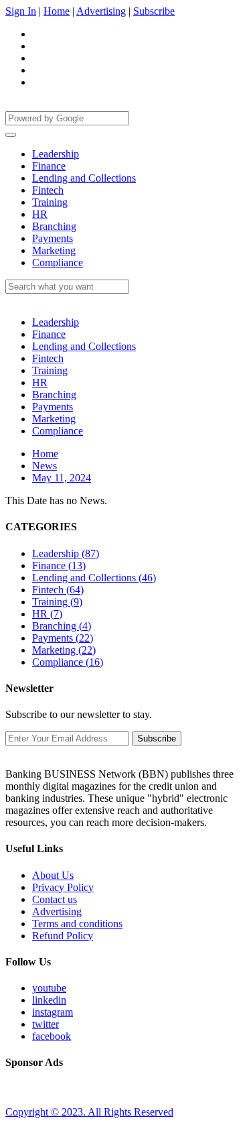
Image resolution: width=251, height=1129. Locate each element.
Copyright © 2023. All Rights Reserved (89, 1112)
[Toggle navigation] (10, 135)
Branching (54, 226)
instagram (52, 1012)
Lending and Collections (84, 178)
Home (57, 11)
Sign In (20, 11)
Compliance (57, 262)
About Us (53, 875)
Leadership (55, 154)
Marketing (54, 250)
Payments (52, 238)
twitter (45, 1024)
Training (50, 202)
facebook (51, 1036)
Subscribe (154, 11)
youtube (49, 988)
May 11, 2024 (61, 477)
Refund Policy (62, 935)
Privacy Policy (63, 887)
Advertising (101, 11)
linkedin (49, 1000)
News (44, 465)
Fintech (48, 190)
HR (40, 214)
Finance (49, 166)
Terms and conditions (77, 923)
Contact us (54, 899)
